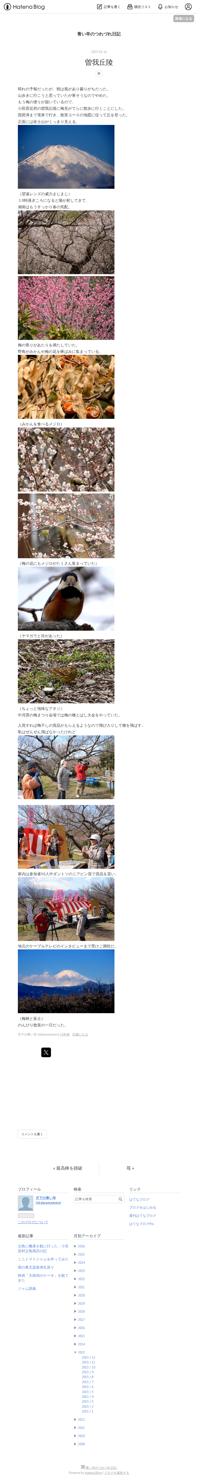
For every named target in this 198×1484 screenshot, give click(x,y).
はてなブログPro (141, 1224)
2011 (81, 1428)
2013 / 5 (87, 1392)
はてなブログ (139, 1199)
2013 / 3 (87, 1401)
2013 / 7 (87, 1382)
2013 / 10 (88, 1367)
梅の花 (51, 351)
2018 (81, 1311)
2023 (81, 1271)
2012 (81, 1419)
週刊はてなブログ (142, 1215)
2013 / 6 (87, 1387)
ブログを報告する (116, 1473)
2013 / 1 (87, 1411)
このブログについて (33, 1222)
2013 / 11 (88, 1362)
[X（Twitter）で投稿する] (46, 1052)
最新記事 (25, 1235)
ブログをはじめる (142, 1207)
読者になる (183, 18)
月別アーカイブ (87, 1235)
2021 (81, 1287)
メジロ (54, 423)
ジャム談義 (27, 1288)
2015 (81, 1336)
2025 (81, 1254)
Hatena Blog (93, 1473)
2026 (81, 1246)
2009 (81, 1444)
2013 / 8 (87, 1377)
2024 (81, 1262)
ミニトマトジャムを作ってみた (43, 1259)
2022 (81, 1279)
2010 (81, 1436)
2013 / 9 (87, 1372)
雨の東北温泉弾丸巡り (36, 1267)
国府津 (23, 114)
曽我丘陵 (99, 62)
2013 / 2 (87, 1406)
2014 (81, 1344)
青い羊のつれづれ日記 (99, 34)
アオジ (54, 708)
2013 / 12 (88, 1357)
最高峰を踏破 (67, 1168)
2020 (81, 1295)
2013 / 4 (87, 1396)
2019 (81, 1303)
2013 (81, 1352)
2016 (81, 1328)
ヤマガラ (29, 635)
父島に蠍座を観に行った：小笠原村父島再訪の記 (43, 1248)
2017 (81, 1319)
